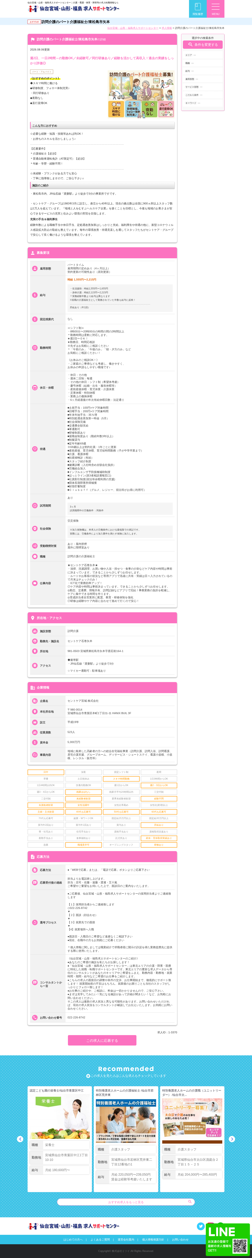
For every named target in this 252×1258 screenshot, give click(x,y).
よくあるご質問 (100, 1239)
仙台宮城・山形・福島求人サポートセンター (132, 28)
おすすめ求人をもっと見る (150, 1201)
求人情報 (167, 28)
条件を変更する (203, 44)
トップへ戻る (242, 1248)
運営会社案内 (126, 1239)
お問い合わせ (180, 1239)
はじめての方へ (73, 1239)
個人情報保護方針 (153, 1239)
